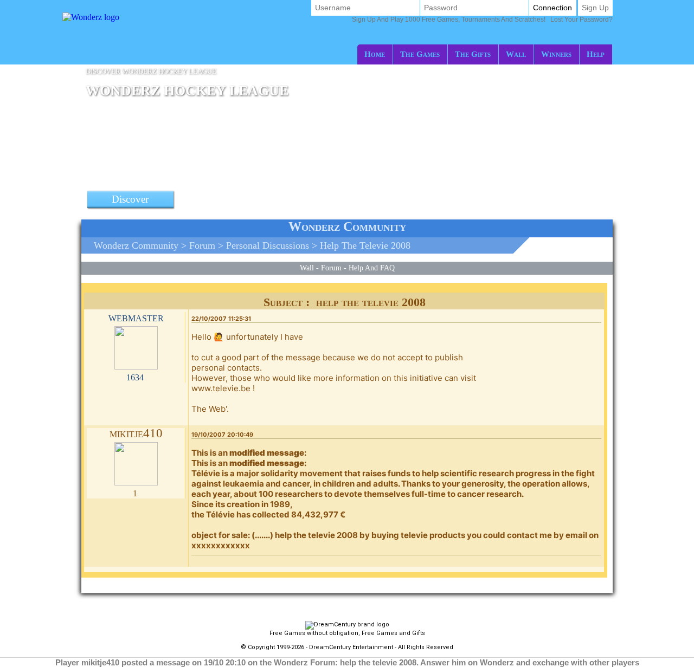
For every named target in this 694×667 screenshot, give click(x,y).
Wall (516, 54)
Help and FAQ (372, 267)
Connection (552, 7)
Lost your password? (482, 19)
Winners (556, 54)
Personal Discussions (267, 245)
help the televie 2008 (365, 245)
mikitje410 (136, 433)
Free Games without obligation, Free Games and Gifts (347, 633)
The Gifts (473, 54)
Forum (202, 245)
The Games (420, 54)
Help (596, 54)
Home (374, 54)
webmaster (136, 317)
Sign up (595, 7)
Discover (130, 199)
